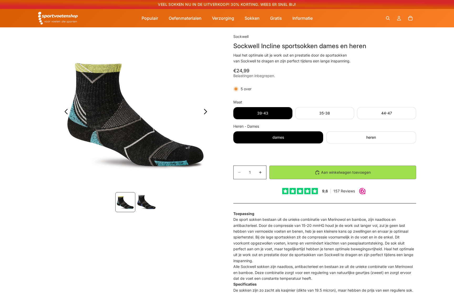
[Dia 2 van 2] (146, 202)
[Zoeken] (388, 18)
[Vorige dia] (65, 112)
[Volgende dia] (207, 112)
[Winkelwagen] (410, 18)
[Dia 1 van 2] (125, 202)
